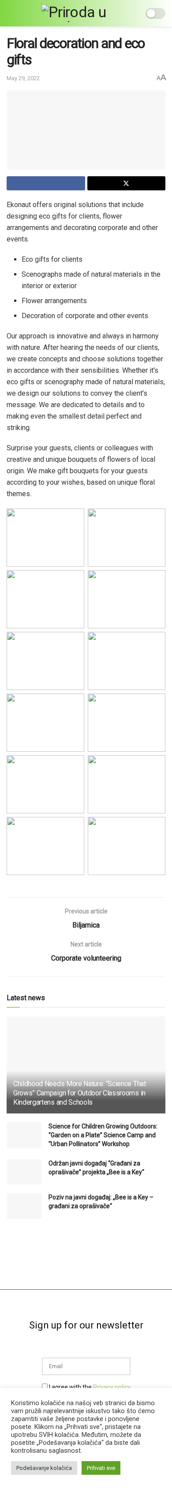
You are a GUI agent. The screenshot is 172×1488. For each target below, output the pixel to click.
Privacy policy (112, 1387)
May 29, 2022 (23, 78)
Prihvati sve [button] (101, 1468)
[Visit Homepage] (79, 13)
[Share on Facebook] (46, 183)
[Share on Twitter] (126, 183)
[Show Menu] (10, 13)
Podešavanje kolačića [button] (44, 1468)
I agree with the (89, 1387)
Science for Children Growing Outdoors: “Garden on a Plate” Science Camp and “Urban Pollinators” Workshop (103, 1135)
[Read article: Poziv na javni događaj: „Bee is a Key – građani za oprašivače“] (24, 1205)
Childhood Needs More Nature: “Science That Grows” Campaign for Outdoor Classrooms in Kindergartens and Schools (79, 1093)
